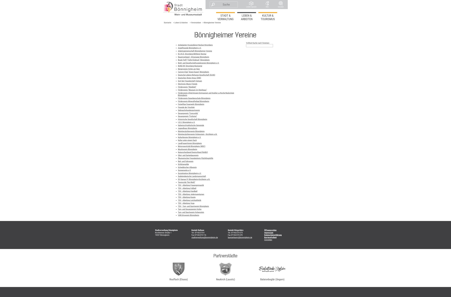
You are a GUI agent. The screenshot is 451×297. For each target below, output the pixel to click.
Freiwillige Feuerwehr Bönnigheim (191, 104)
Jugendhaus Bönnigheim (187, 128)
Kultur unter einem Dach (187, 140)
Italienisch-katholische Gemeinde (191, 125)
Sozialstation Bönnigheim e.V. (189, 173)
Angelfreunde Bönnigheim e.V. (189, 48)
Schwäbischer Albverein (187, 167)
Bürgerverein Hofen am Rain (189, 69)
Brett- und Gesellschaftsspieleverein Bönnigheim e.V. (198, 63)
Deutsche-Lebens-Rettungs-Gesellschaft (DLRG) (196, 75)
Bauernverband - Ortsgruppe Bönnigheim (193, 57)
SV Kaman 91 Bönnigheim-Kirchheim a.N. (194, 179)
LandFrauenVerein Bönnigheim (190, 143)
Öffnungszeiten (270, 230)
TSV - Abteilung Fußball (187, 188)
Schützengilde (183, 164)
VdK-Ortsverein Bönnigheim (188, 215)
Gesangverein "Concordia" (188, 113)
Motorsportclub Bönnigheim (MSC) (191, 146)
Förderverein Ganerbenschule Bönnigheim (194, 98)
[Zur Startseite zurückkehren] (183, 8)
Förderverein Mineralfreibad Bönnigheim (193, 101)
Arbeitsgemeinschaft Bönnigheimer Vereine (195, 51)
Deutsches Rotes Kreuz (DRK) (189, 78)
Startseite (167, 23)
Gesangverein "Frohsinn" (187, 116)
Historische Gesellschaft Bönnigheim (192, 119)
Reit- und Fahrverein (185, 161)
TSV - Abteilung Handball (187, 191)
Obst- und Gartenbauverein (188, 155)
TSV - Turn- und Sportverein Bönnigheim (193, 206)
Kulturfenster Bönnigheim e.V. (189, 137)
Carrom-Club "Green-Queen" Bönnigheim (193, 72)
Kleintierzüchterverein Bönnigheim (191, 131)
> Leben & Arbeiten (180, 23)
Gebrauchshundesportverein (189, 110)
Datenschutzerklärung (273, 235)
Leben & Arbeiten (247, 17)
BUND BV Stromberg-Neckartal (190, 66)
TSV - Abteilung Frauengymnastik (191, 185)
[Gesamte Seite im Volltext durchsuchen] (212, 5)
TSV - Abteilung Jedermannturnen (191, 194)
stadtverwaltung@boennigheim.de (204, 237)
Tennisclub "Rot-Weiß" (186, 182)
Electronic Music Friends (187, 84)
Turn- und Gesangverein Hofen (189, 209)
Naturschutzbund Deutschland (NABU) (193, 152)
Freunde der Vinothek (186, 107)
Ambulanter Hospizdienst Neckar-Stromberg (195, 45)
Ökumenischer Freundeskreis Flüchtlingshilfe (195, 158)
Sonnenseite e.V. (184, 170)
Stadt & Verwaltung (226, 17)
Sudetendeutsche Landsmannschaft (192, 176)
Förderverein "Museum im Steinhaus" (192, 90)
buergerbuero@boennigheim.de (240, 237)
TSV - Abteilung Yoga (186, 203)
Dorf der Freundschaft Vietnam (190, 81)
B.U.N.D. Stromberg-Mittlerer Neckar (192, 54)
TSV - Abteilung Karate (187, 197)
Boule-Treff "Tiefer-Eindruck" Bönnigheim (194, 60)
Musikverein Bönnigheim (187, 149)
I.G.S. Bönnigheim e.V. (186, 122)
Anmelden (268, 240)
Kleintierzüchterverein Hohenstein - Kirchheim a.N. (197, 134)
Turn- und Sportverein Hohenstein (191, 212)
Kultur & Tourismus (268, 17)
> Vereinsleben (195, 23)
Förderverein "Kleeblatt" (187, 87)
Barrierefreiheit (270, 237)
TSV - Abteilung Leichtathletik (189, 200)
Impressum (268, 232)
